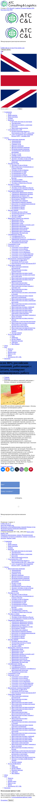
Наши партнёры (13, 117)
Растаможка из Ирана (18, 208)
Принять (11, 800)
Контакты (7, 358)
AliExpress (14, 342)
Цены (6, 345)
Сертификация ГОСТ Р (18, 237)
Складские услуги (13, 245)
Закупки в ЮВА (16, 216)
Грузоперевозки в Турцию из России (22, 189)
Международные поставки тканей (21, 273)
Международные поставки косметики (23, 278)
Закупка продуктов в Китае (19, 326)
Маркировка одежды (17, 221)
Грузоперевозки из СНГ (18, 173)
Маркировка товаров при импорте (18, 218)
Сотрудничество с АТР (15, 129)
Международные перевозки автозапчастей (19, 267)
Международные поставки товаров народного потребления (22, 296)
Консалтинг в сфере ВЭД (19, 260)
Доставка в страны (13, 184)
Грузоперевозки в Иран (18, 186)
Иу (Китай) (10, 8)
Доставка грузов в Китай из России (22, 187)
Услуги (6, 138)
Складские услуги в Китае (19, 249)
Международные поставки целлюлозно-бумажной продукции (23, 304)
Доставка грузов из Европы (19, 170)
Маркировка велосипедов (19, 229)
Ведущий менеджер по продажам (21, 121)
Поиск (20, 108)
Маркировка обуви (17, 220)
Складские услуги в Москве (20, 247)
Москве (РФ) (30, 8)
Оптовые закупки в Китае (19, 212)
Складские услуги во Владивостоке (22, 254)
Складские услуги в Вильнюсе (20, 252)
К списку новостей (6, 466)
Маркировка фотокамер (18, 226)
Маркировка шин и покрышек (20, 231)
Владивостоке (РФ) (7, 10)
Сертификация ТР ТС (18, 236)
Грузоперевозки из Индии (19, 181)
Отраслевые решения (14, 265)
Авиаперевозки (16, 141)
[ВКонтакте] (3, 469)
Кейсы (10, 355)
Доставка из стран (13, 163)
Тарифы (10, 530)
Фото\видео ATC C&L (15, 357)
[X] (17, 469)
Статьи (10, 350)
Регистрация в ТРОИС (18, 199)
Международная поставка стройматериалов (19, 290)
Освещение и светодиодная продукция (23, 321)
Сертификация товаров (15, 234)
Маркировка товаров (19, 527)
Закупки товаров (13, 210)
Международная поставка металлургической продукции (20, 283)
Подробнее (4, 800)
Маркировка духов (17, 223)
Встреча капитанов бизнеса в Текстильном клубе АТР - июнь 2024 (22, 132)
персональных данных (26, 508)
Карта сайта (30, 532)
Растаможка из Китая (18, 207)
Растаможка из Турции (18, 205)
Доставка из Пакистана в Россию (21, 183)
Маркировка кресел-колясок (20, 228)
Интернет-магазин (17, 341)
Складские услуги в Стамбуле (20, 250)
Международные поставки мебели (22, 310)
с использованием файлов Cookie (21, 797)
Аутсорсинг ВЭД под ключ (19, 262)
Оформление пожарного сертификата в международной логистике (23, 240)
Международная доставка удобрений (22, 307)
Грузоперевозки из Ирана (19, 175)
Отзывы (10, 118)
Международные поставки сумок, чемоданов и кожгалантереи (21, 312)
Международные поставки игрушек (22, 299)
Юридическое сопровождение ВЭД (19, 258)
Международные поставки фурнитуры (23, 328)
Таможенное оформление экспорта (22, 194)
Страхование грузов (14, 244)
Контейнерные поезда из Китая (21, 157)
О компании (8, 112)
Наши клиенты (12, 115)
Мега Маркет (15, 344)
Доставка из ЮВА (17, 179)
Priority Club (4, 533)
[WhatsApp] (26, 469)
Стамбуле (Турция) (20, 8)
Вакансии (11, 120)
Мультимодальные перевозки (20, 149)
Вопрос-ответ (12, 352)
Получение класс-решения (19, 200)
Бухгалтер (14, 126)
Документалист (16, 123)
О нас (9, 113)
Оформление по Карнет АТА (20, 196)
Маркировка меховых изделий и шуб (22, 225)
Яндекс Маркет (16, 339)
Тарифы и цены (16, 155)
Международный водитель (19, 128)
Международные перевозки (16, 139)
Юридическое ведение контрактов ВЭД (23, 263)
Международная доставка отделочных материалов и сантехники (23, 323)
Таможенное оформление (16, 191)
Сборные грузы (16, 144)
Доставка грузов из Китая (19, 165)
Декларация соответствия (19, 242)
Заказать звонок (5, 49)
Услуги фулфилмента (14, 334)
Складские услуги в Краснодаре (21, 257)
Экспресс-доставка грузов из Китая (22, 158)
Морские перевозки (17, 146)
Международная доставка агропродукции (19, 270)
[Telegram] (12, 469)
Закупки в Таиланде (17, 215)
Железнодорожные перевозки (20, 147)
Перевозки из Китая (7, 527)
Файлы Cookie (11, 538)
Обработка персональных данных (11, 535)
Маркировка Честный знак (19, 233)
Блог (5, 347)
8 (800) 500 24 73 (6, 48)
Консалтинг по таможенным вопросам (23, 204)
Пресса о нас (12, 353)
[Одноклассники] (7, 469)
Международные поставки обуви (21, 308)
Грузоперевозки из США (19, 171)
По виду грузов (16, 154)
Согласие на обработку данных (17, 536)
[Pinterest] (31, 469)
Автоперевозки (16, 142)
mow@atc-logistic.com (17, 48)
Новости (10, 349)
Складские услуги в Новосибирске (22, 255)
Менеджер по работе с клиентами (21, 125)
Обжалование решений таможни (21, 202)
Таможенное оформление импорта (22, 192)
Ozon (13, 336)
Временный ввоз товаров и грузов (22, 197)
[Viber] (21, 469)
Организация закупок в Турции (21, 213)
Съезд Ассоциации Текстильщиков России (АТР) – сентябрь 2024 (22, 135)
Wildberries (14, 337)
